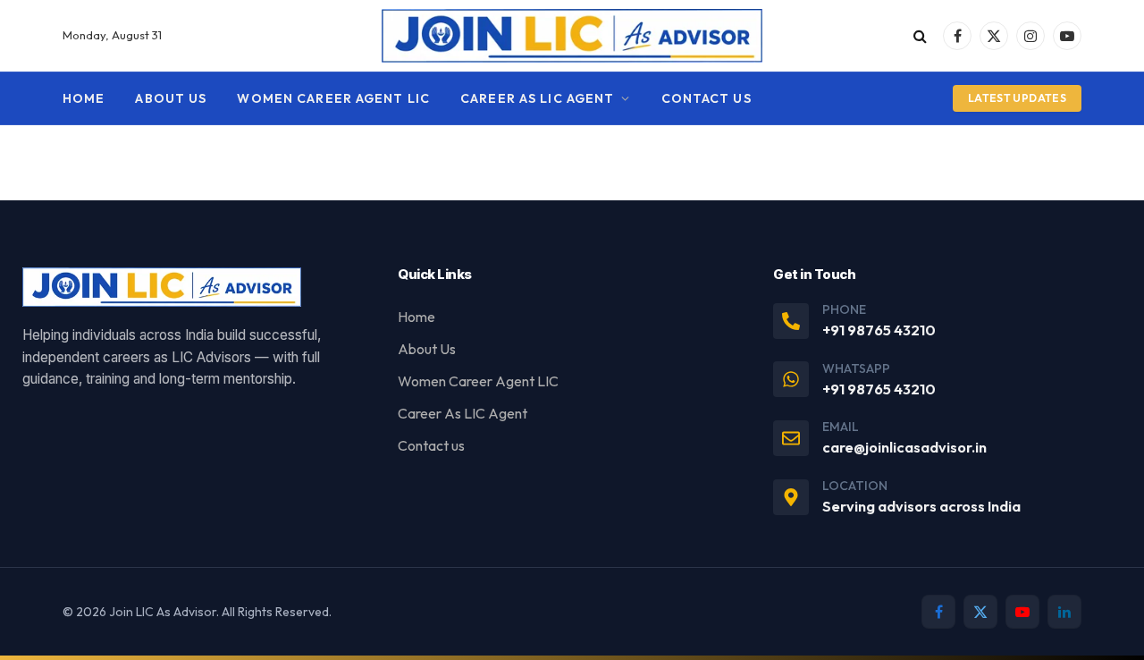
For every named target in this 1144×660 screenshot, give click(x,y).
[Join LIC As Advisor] (572, 36)
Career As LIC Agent (537, 98)
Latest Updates (1017, 98)
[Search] (920, 36)
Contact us (706, 98)
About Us (170, 98)
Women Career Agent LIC (333, 98)
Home (84, 98)
